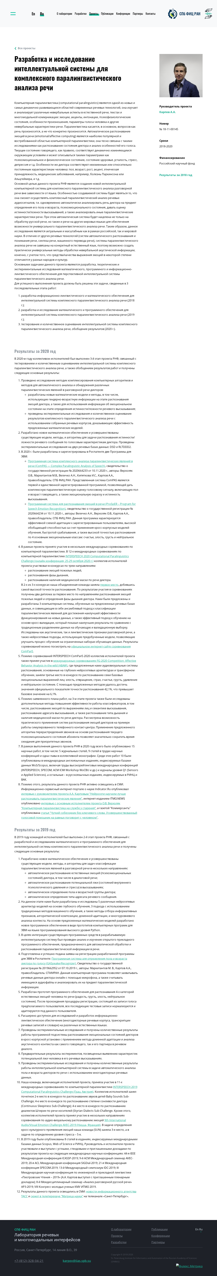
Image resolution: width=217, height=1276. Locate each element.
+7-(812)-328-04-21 (29, 1261)
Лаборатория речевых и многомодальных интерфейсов (47, 1237)
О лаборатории (64, 14)
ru (42, 13)
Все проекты (26, 48)
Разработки (80, 14)
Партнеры (138, 14)
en (33, 13)
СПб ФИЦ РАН (25, 1229)
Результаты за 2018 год (175, 175)
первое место (109, 585)
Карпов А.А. (167, 112)
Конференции (123, 14)
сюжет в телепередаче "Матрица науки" (57, 1196)
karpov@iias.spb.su (77, 1261)
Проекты (93, 14)
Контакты (150, 14)
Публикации (107, 14)
